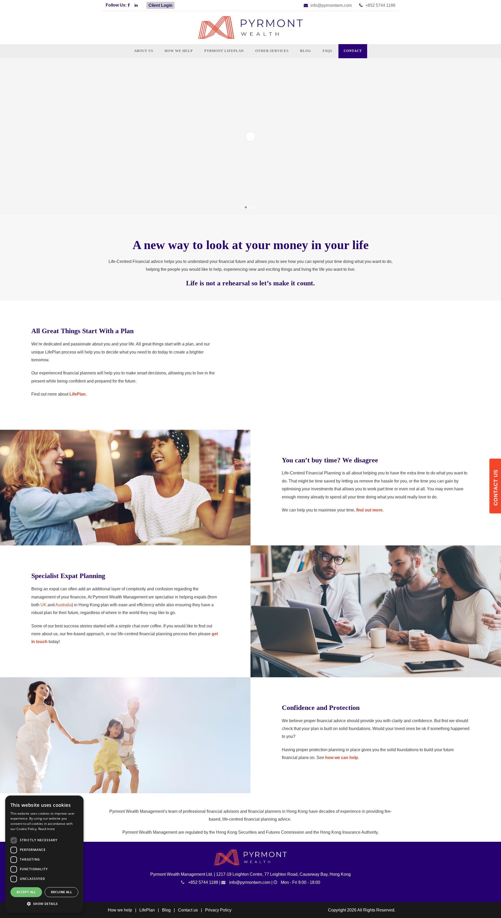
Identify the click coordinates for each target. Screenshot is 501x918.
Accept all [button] (26, 892)
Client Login (160, 5)
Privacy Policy (218, 910)
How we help (179, 51)
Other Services (272, 51)
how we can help (341, 757)
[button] (44, 904)
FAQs (327, 51)
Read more (46, 829)
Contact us (188, 910)
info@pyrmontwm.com (331, 5)
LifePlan (147, 910)
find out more (369, 510)
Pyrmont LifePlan (224, 51)
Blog (305, 51)
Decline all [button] (61, 892)
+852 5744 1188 (380, 5)
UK (43, 605)
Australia (63, 605)
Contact (353, 51)
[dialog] (44, 854)
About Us (143, 51)
